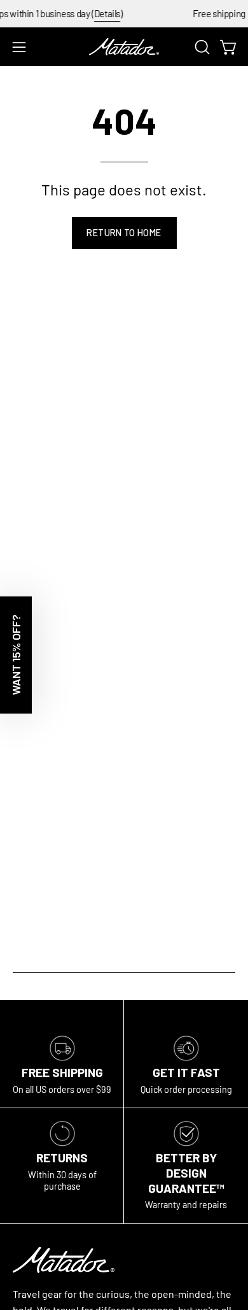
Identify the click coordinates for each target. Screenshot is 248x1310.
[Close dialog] (235, 597)
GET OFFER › (124, 704)
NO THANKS (124, 729)
